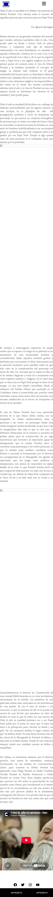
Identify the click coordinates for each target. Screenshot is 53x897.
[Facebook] (15, 884)
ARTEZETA (12, 892)
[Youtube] (37, 884)
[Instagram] (30, 884)
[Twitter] (22, 884)
